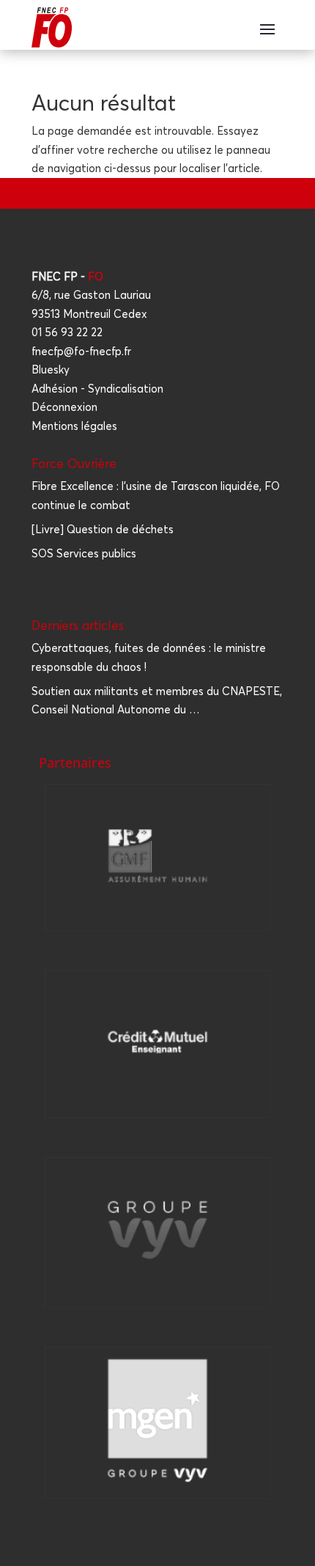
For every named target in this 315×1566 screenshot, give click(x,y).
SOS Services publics (84, 553)
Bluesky (51, 369)
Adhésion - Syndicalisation (97, 389)
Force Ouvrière (74, 463)
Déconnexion (64, 407)
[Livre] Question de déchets (103, 529)
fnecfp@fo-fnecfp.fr (81, 351)
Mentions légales (74, 426)
